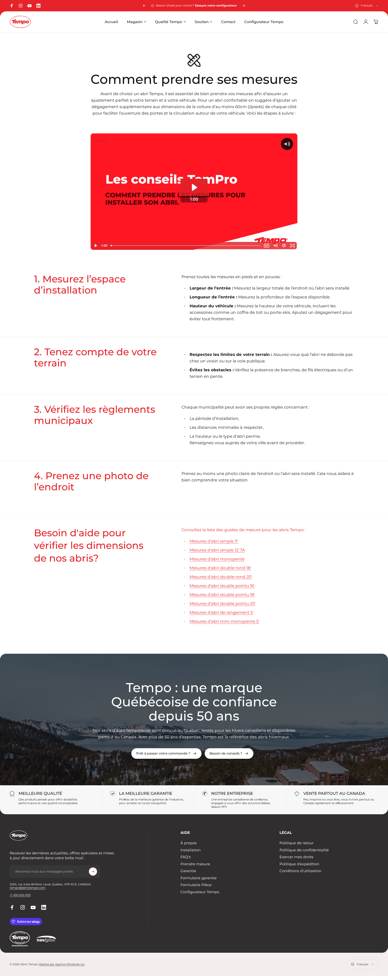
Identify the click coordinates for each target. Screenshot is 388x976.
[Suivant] (243, 5)
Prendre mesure (195, 864)
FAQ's (185, 857)
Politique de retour (296, 843)
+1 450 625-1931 (20, 895)
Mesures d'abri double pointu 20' (223, 603)
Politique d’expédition (299, 864)
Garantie (188, 871)
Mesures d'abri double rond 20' (221, 576)
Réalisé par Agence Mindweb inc (62, 964)
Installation (190, 850)
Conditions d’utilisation (300, 871)
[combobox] (366, 5)
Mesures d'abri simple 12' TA (217, 550)
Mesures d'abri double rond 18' (220, 567)
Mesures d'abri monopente (217, 559)
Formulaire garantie (198, 878)
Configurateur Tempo (199, 892)
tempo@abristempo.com (27, 888)
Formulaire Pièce (196, 885)
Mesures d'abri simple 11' (214, 541)
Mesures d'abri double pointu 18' (222, 594)
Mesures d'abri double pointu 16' (222, 585)
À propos (188, 843)
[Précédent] (144, 5)
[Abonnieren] (93, 871)
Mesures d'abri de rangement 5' (221, 612)
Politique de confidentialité (304, 850)
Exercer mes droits (296, 857)
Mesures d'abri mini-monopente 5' (224, 621)
